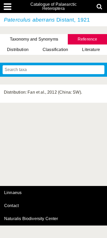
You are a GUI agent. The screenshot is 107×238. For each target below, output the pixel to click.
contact (11, 205)
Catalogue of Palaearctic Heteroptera (53, 6)
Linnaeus (13, 193)
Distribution (18, 49)
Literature (91, 49)
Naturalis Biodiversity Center (31, 219)
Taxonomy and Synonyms (34, 39)
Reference (87, 39)
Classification (55, 49)
